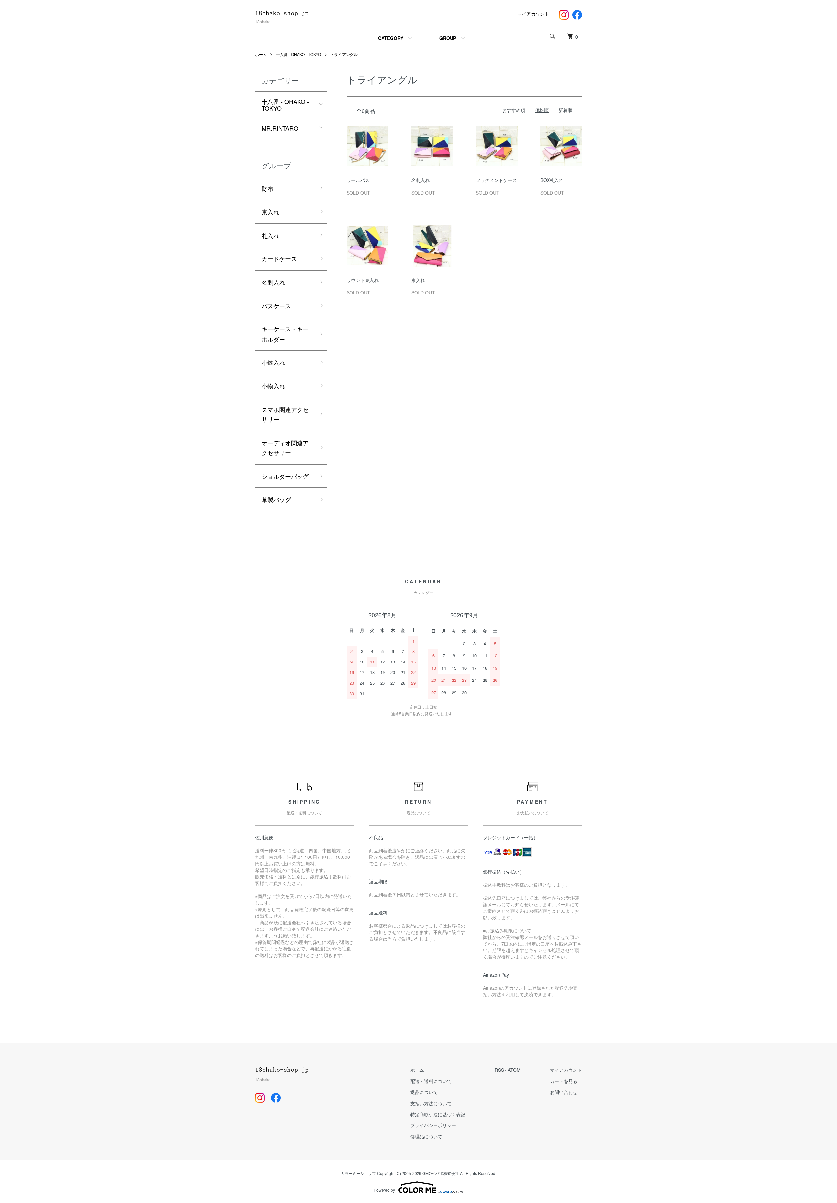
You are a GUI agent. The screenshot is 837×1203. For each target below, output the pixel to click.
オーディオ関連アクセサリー (285, 447)
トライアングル (344, 54)
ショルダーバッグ (285, 476)
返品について (424, 1092)
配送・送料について (431, 1081)
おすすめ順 (513, 110)
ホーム (261, 54)
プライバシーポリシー (433, 1125)
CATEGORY (390, 38)
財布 (267, 188)
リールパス (358, 180)
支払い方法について (431, 1103)
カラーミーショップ (358, 1173)
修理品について (426, 1136)
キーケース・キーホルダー (285, 334)
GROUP (447, 38)
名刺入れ (420, 180)
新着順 (565, 110)
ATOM (514, 1070)
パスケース (276, 305)
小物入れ (273, 385)
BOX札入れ (551, 180)
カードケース (279, 258)
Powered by (384, 1190)
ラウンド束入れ (363, 280)
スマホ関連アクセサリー (285, 414)
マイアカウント (533, 13)
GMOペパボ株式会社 (440, 1173)
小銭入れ (273, 362)
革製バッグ (276, 499)
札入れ (270, 235)
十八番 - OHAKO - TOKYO (298, 54)
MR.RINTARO (280, 128)
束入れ (418, 280)
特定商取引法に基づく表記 (437, 1114)
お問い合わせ (563, 1092)
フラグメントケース (496, 180)
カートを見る (563, 1081)
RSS (499, 1070)
